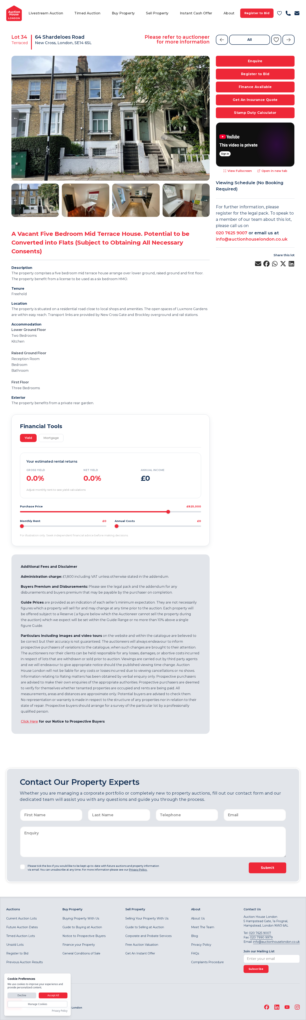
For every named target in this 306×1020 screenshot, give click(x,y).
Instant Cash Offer (196, 13)
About (229, 13)
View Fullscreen (240, 171)
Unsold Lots (15, 945)
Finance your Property (78, 945)
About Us (198, 918)
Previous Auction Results (24, 962)
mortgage (51, 438)
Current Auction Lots (21, 918)
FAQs (195, 953)
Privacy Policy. (138, 869)
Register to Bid (256, 13)
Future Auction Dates (22, 927)
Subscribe (256, 968)
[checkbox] (22, 867)
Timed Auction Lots (20, 936)
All (249, 40)
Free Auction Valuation (141, 945)
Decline (21, 995)
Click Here (29, 721)
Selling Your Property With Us (146, 918)
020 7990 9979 (261, 937)
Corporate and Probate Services (148, 936)
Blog (194, 936)
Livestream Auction (46, 13)
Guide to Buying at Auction (82, 927)
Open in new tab (274, 171)
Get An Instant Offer (140, 953)
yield (28, 438)
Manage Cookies (37, 1004)
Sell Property (157, 13)
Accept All (53, 995)
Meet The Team (202, 927)
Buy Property (123, 13)
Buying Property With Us (80, 918)
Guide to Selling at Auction (144, 927)
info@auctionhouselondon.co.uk (251, 239)
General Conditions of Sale (81, 953)
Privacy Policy (201, 945)
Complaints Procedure (207, 962)
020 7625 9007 (231, 232)
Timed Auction (87, 13)
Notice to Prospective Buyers (84, 936)
